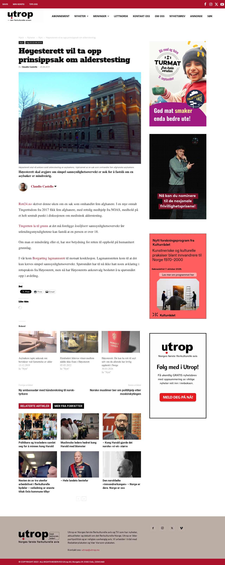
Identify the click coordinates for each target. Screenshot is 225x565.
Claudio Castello (29, 66)
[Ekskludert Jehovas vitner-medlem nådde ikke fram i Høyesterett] (79, 342)
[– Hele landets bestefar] (80, 464)
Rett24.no (25, 204)
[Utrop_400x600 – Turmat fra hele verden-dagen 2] (177, 125)
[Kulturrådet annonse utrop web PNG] (177, 318)
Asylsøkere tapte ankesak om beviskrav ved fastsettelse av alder (35, 359)
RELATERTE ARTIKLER (34, 406)
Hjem (21, 37)
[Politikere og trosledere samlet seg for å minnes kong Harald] (38, 426)
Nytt (40, 37)
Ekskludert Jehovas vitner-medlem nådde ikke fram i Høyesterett (77, 359)
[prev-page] (78, 499)
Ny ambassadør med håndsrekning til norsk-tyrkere (47, 392)
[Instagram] (162, 528)
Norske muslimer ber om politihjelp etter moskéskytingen (115, 392)
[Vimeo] (181, 528)
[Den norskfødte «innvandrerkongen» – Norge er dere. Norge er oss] (122, 464)
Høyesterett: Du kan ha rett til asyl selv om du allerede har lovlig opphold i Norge (119, 361)
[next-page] (84, 499)
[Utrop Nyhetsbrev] (177, 417)
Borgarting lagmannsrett (49, 258)
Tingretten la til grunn (33, 226)
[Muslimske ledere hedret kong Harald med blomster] (80, 426)
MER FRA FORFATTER (68, 406)
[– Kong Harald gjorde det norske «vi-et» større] (122, 426)
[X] (171, 528)
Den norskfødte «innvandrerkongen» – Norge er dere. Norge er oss (121, 484)
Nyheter (31, 37)
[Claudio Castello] (26, 187)
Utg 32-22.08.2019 (34, 42)
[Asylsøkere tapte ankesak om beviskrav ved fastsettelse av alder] (38, 342)
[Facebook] (152, 528)
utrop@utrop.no (90, 549)
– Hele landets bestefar (74, 480)
